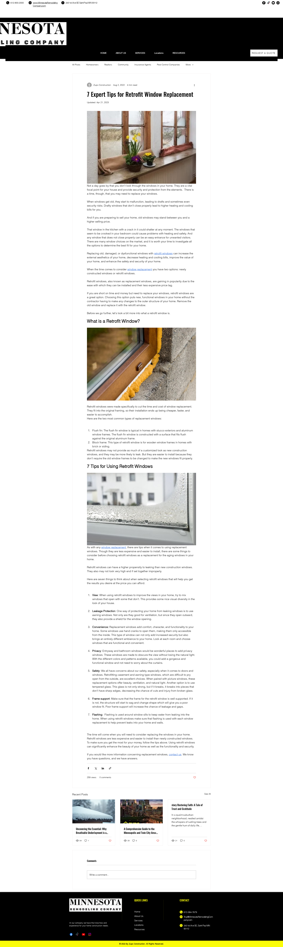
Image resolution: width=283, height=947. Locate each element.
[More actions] (194, 85)
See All (207, 794)
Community (123, 64)
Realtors (108, 64)
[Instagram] (278, 2)
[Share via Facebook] (88, 768)
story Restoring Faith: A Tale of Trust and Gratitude (187, 807)
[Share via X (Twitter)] (95, 768)
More (188, 64)
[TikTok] (268, 2)
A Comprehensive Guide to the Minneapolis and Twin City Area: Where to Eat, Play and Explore (140, 831)
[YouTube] (273, 2)
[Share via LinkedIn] (102, 768)
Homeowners (92, 64)
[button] (179, 51)
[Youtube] (83, 934)
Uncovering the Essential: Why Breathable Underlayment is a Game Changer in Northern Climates (91, 831)
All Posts (76, 64)
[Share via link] (110, 768)
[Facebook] (263, 2)
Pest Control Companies (168, 64)
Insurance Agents (142, 64)
